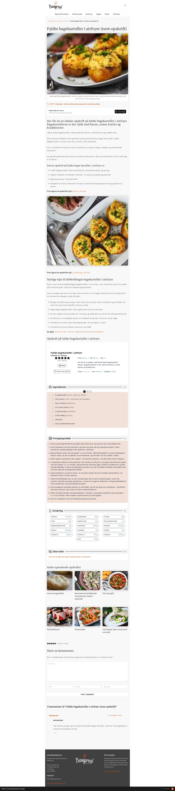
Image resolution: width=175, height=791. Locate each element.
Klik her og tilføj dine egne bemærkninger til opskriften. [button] (70, 557)
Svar (55, 733)
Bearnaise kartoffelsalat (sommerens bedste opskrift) (86, 596)
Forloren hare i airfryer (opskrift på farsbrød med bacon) (79, 332)
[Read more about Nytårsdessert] (59, 616)
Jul (88, 104)
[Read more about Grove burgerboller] (59, 580)
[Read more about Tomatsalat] (87, 616)
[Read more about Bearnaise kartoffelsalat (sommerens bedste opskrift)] (87, 580)
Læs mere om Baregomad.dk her (56, 783)
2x (87, 391)
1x (84, 391)
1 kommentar (59, 104)
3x (90, 391)
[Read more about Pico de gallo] (115, 580)
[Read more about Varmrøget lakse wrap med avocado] (115, 616)
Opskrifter (60, 21)
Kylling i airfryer (79, 191)
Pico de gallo (108, 593)
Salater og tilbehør (94, 104)
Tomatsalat (80, 629)
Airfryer (66, 21)
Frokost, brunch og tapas (76, 104)
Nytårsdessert (53, 629)
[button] (125, 6)
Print (63, 365)
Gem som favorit (63, 371)
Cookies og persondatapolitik (112, 771)
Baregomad (52, 21)
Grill (85, 104)
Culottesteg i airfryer (81, 272)
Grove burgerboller (55, 593)
